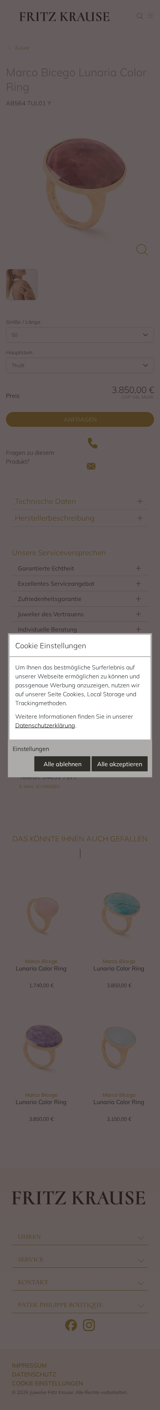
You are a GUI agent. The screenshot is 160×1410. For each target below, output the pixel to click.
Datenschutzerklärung (45, 725)
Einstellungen (31, 748)
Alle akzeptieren (119, 763)
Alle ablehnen (62, 763)
